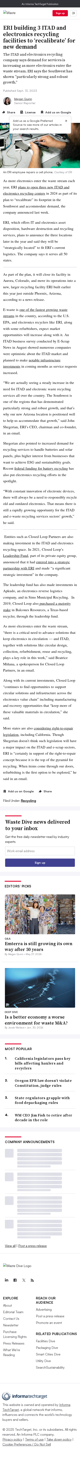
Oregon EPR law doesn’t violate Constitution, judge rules (43, 1083)
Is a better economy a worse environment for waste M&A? (36, 1020)
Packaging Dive (47, 1348)
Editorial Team (13, 1312)
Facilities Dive (45, 1341)
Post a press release (32, 1246)
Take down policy (59, 1439)
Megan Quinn (23, 99)
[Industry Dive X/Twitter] (23, 1280)
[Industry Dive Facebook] (15, 1280)
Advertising (44, 1309)
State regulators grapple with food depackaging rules (42, 1100)
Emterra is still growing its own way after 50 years (38, 946)
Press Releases (13, 1343)
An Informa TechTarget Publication (40, 4)
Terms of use (34, 1439)
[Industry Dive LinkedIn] (6, 1280)
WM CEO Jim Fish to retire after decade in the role (43, 1117)
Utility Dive (43, 1361)
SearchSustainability (50, 1367)
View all (10, 1246)
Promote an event (49, 1323)
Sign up (60, 13)
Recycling (28, 801)
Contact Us (11, 1318)
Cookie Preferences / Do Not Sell (26, 1444)
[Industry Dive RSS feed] (32, 1280)
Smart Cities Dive (48, 1354)
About (7, 1305)
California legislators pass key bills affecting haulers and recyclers (42, 1063)
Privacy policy (12, 1439)
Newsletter (10, 1325)
